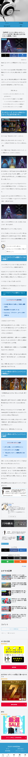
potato (10, 505)
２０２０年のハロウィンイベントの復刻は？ (14, 104)
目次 (12, 90)
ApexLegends (5, 543)
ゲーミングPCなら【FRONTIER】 (14, 737)
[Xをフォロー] (9, 516)
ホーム (7, 748)
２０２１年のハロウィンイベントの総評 (13, 106)
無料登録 (14, 667)
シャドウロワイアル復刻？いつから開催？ (13, 99)
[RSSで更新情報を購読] (15, 516)
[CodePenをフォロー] (11, 516)
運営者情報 (7, 750)
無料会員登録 (14, 704)
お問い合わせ (20, 748)
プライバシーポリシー (20, 750)
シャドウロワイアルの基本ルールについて (14, 101)
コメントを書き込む (14, 629)
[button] (25, 755)
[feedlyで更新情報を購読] (13, 516)
